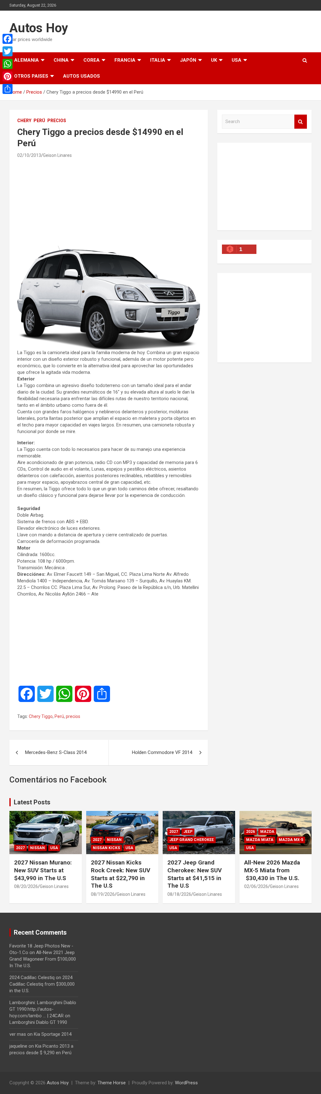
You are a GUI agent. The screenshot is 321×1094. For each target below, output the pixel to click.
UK (214, 60)
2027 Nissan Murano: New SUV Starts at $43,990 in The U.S (43, 870)
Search (300, 122)
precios (73, 716)
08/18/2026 (179, 894)
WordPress (186, 1083)
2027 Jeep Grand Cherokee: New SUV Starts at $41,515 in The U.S (194, 874)
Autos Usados (81, 76)
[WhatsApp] (7, 64)
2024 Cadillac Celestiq (32, 977)
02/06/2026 (256, 886)
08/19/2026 (103, 894)
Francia (124, 60)
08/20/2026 (26, 886)
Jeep (187, 831)
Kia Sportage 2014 (52, 1034)
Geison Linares (57, 155)
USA (236, 60)
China (61, 60)
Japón (188, 60)
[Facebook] (7, 39)
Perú (39, 120)
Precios (56, 120)
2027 (20, 848)
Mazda (267, 831)
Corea (91, 60)
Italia (157, 60)
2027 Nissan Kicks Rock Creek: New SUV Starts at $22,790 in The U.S (120, 874)
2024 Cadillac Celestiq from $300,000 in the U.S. (42, 984)
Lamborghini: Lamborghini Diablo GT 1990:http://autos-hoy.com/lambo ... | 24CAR (42, 1009)
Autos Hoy (38, 28)
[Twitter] (7, 51)
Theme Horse (111, 1083)
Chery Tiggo (41, 716)
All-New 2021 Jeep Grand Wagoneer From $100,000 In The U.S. (42, 959)
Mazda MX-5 (291, 840)
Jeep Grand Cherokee (191, 840)
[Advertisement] (108, 202)
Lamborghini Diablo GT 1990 (38, 1022)
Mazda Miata (259, 840)
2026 (250, 831)
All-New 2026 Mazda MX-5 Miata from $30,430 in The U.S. (272, 870)
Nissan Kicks (106, 848)
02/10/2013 (29, 155)
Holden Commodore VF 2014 (162, 752)
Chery (24, 120)
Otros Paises (31, 76)
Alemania (26, 60)
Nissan (37, 848)
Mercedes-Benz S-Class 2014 (56, 752)
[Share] (7, 89)
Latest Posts (32, 802)
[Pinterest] (7, 76)
